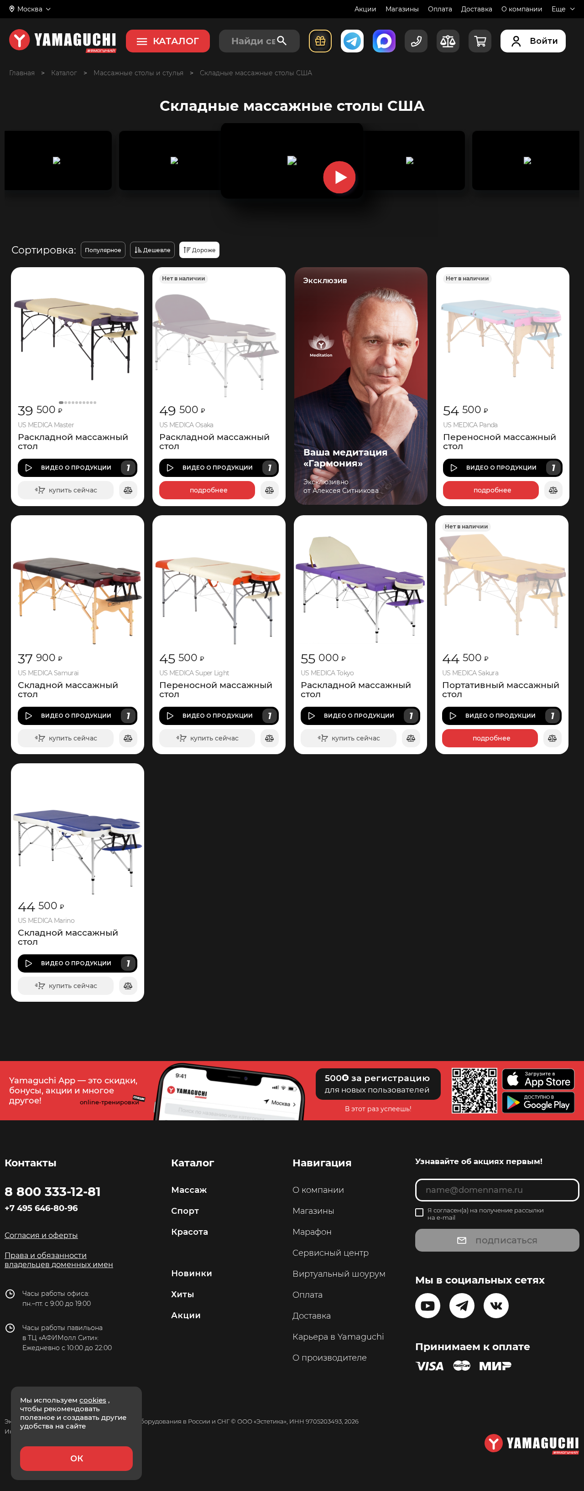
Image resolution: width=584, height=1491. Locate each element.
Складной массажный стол (68, 690)
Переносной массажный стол (499, 442)
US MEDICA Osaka (186, 425)
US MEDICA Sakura (470, 673)
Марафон (312, 1232)
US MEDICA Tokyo (327, 673)
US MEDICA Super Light (194, 673)
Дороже (204, 250)
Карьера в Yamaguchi (338, 1337)
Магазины (402, 9)
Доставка (476, 9)
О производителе (329, 1358)
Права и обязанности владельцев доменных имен (59, 1260)
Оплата (440, 9)
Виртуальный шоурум (339, 1274)
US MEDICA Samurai (48, 673)
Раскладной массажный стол (73, 442)
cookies (92, 1400)
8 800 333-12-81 (53, 1191)
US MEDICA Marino (46, 921)
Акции (365, 9)
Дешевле (157, 250)
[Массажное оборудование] (64, 73)
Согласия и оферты (41, 1235)
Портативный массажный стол (500, 690)
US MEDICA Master (46, 425)
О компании (521, 9)
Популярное (103, 250)
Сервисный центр (330, 1253)
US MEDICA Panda (470, 425)
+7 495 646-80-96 (41, 1208)
